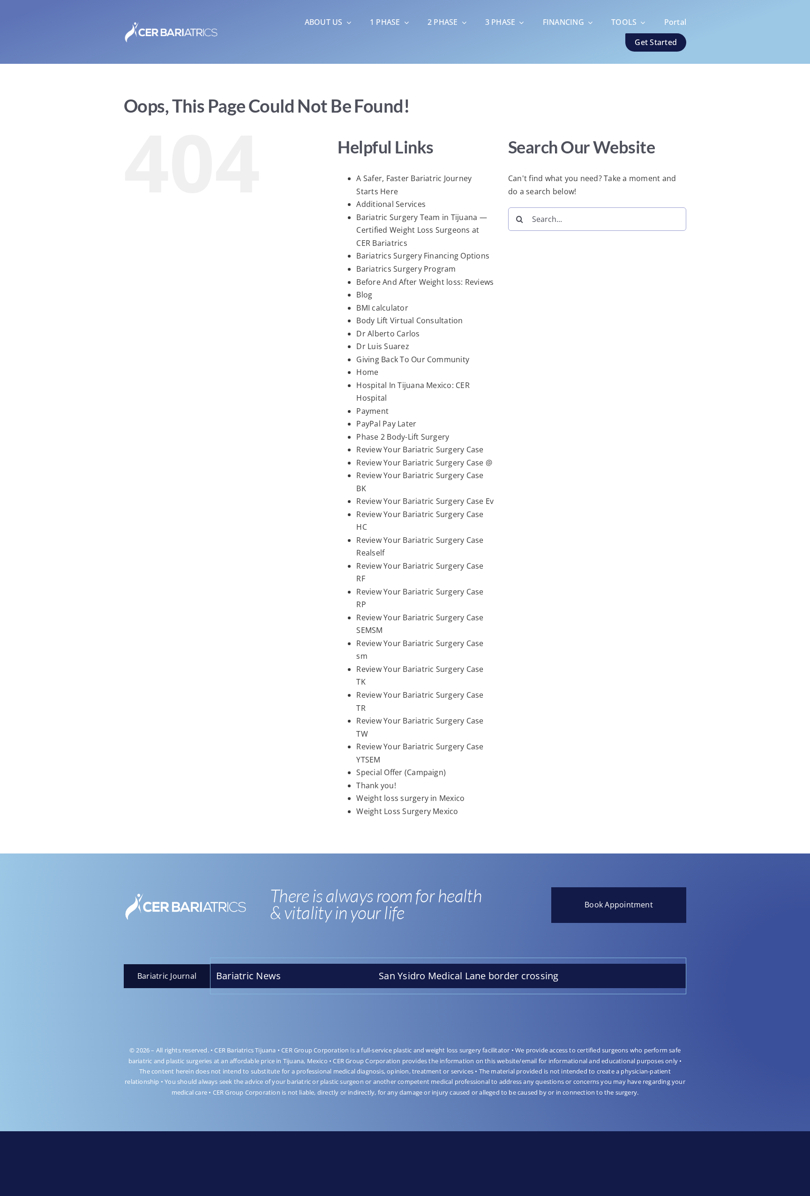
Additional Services (391, 204)
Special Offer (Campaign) (401, 772)
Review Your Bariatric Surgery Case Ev (425, 501)
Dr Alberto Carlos (388, 333)
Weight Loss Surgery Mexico (407, 811)
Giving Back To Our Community (412, 359)
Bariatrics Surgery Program (406, 269)
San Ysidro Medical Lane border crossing (419, 975)
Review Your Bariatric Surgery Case (419, 449)
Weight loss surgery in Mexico (410, 798)
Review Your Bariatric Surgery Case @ (424, 462)
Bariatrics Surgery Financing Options (422, 256)
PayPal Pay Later (386, 424)
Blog (364, 294)
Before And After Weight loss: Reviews (425, 282)
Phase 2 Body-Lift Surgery (402, 437)
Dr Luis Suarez (382, 346)
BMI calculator (382, 308)
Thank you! (376, 785)
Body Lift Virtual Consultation (409, 320)
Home (367, 372)
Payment (372, 411)
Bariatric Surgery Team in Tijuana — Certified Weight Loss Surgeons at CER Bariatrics (421, 230)
